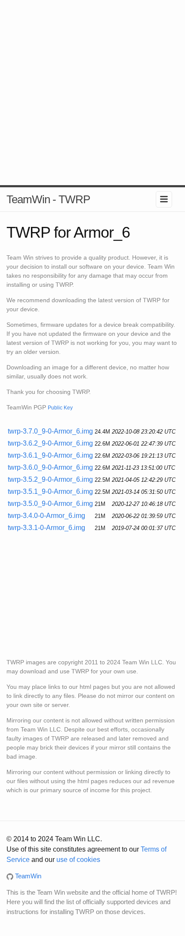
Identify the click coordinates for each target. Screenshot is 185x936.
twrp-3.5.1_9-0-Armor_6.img (50, 491)
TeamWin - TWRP (48, 199)
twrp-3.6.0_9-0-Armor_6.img (50, 467)
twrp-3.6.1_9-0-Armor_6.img (50, 455)
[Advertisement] (92, 92)
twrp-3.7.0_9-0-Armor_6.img (50, 431)
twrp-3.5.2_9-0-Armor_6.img (50, 479)
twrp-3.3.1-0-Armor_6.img (46, 527)
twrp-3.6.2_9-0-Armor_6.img (50, 443)
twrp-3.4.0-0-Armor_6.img (46, 515)
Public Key (60, 407)
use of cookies (78, 859)
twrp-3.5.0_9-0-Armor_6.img (50, 503)
